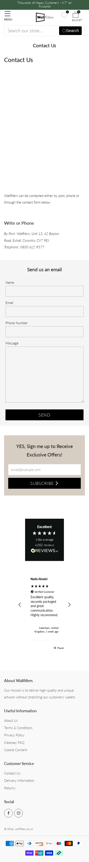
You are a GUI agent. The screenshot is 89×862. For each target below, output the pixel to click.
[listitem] (44, 5)
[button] (19, 604)
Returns (9, 788)
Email (9, 303)
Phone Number (16, 323)
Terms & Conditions (18, 728)
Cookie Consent (15, 750)
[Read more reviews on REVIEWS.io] (44, 552)
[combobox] (44, 30)
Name (9, 282)
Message (11, 343)
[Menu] (6, 11)
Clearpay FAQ (14, 742)
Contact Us (12, 773)
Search (72, 30)
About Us (11, 720)
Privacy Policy (14, 735)
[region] (44, 605)
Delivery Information (19, 780)
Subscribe (42, 483)
